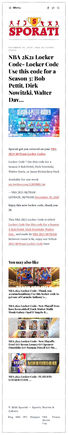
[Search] (58, 8)
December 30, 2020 (47, 197)
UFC (25, 417)
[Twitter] (53, 8)
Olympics (35, 417)
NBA (18, 417)
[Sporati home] (34, 27)
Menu (17, 8)
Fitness (56, 417)
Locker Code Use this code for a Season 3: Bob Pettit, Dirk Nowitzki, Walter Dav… (34, 229)
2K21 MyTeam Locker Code (26, 244)
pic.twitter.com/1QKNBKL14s (27, 184)
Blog (10, 417)
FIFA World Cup (46, 420)
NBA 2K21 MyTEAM (45, 234)
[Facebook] (48, 8)
